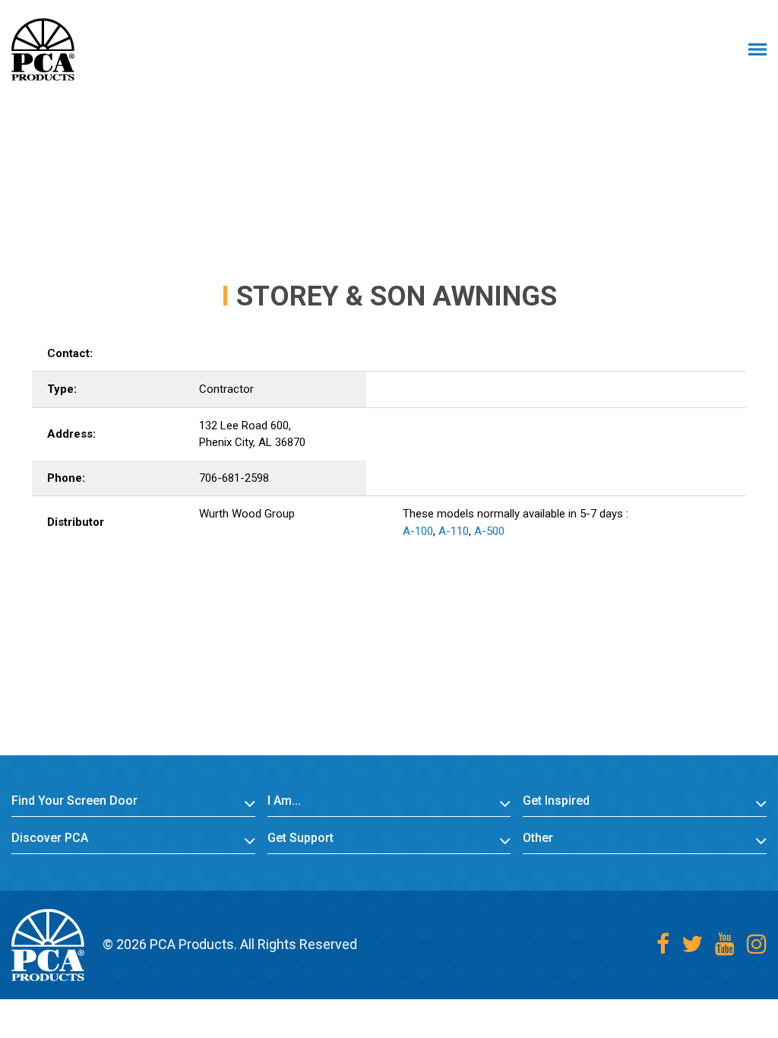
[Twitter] (692, 944)
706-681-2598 (234, 478)
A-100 (418, 531)
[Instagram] (757, 944)
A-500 (489, 531)
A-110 (453, 531)
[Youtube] (725, 944)
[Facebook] (662, 944)
